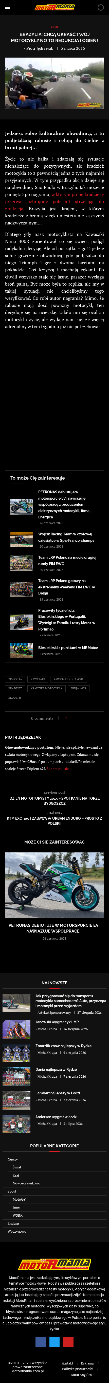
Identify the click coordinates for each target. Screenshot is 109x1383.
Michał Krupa (47, 1029)
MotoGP (19, 1199)
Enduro (13, 1223)
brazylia (15, 679)
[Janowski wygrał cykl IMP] (16, 1029)
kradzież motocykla (46, 688)
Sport (12, 1191)
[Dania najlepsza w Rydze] (16, 1076)
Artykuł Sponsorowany (54, 1012)
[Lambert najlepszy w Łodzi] (16, 1100)
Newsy (13, 1159)
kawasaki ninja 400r (68, 679)
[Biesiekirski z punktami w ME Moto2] (21, 650)
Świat (17, 1167)
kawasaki (38, 679)
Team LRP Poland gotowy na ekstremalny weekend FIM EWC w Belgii (66, 587)
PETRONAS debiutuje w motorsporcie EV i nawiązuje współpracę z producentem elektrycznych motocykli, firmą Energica (63, 504)
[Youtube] (68, 1342)
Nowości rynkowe (26, 1183)
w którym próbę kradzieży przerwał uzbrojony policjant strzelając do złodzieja (54, 201)
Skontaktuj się (58, 768)
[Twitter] (54, 1342)
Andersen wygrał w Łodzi (56, 1117)
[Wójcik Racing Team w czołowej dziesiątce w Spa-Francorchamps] (21, 539)
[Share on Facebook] (71, 717)
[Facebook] (40, 1342)
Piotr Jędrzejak (39, 48)
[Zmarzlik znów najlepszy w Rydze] (16, 1053)
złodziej (14, 697)
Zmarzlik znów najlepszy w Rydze (63, 1046)
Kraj (16, 1175)
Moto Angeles (81, 1374)
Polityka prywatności (77, 1369)
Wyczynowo (17, 1231)
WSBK (18, 1215)
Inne (16, 1207)
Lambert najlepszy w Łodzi (57, 1093)
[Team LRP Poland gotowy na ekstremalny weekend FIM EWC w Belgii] (21, 589)
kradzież (15, 688)
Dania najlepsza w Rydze (56, 1069)
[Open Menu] (7, 7)
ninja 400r (78, 688)
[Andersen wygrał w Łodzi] (16, 1124)
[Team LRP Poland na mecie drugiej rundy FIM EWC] (21, 563)
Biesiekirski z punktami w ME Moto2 (68, 648)
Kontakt (67, 1363)
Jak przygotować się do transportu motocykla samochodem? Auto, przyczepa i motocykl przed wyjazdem (70, 1001)
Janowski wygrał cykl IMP (57, 1022)
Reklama (87, 1363)
